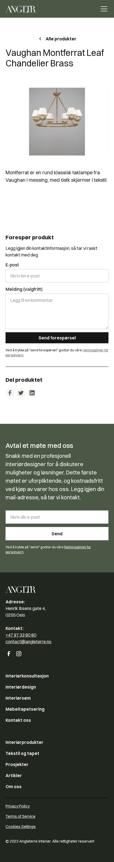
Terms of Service (20, 816)
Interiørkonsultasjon (27, 676)
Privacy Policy (18, 806)
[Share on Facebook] (10, 392)
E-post (12, 265)
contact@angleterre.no (28, 641)
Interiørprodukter (24, 742)
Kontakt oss (18, 720)
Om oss (14, 786)
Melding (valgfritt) (24, 289)
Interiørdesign (21, 687)
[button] (102, 8)
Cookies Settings (21, 826)
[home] (21, 8)
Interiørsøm (18, 698)
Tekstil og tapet (22, 753)
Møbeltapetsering (25, 709)
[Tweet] (21, 392)
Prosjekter (17, 764)
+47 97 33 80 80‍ (21, 635)
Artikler (14, 775)
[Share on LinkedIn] (32, 392)
